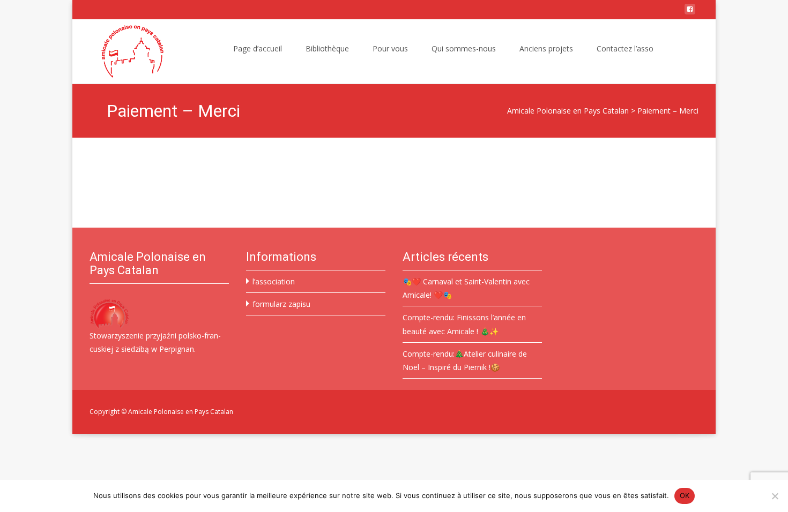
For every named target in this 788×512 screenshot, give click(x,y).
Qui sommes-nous (464, 48)
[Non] (774, 496)
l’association (273, 281)
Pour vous (390, 48)
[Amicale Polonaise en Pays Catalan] (123, 51)
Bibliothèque (327, 48)
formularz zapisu (281, 304)
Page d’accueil (257, 48)
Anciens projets (546, 48)
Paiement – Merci (667, 111)
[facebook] (690, 13)
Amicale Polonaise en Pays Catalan (568, 111)
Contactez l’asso (625, 48)
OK (685, 495)
